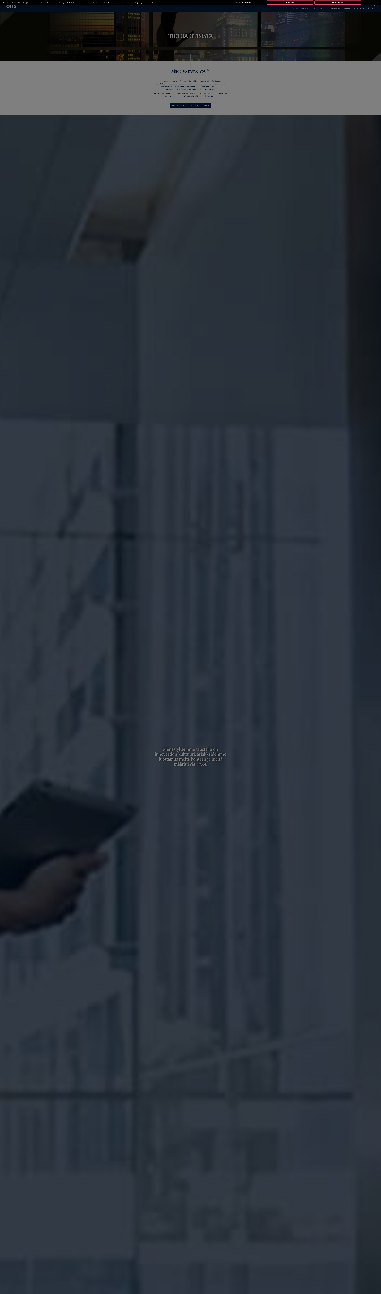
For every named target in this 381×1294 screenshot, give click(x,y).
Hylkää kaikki (290, 2)
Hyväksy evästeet (337, 2)
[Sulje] (378, 2)
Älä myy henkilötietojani (243, 2)
